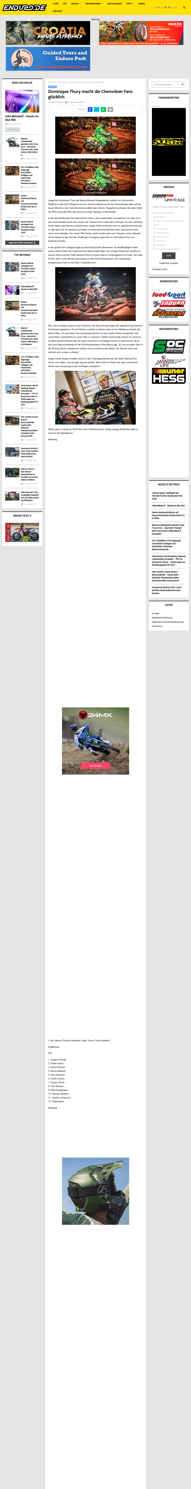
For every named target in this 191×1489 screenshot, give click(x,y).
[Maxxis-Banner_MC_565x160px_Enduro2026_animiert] (141, 23)
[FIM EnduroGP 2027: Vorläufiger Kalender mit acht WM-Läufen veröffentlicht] (12, 496)
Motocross (52, 87)
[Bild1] (48, 23)
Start (56, 4)
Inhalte (75, 4)
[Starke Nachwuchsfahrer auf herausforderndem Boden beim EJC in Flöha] (12, 199)
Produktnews (163, 229)
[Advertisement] (169, 429)
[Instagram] (162, 7)
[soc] (169, 353)
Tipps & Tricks (163, 233)
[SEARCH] (182, 85)
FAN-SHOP (57, 11)
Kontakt (155, 613)
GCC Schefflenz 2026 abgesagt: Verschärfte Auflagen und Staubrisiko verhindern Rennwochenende (30, 175)
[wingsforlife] (169, 366)
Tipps (128, 4)
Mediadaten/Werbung (162, 617)
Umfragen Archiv (159, 269)
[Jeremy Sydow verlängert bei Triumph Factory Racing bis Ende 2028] (12, 225)
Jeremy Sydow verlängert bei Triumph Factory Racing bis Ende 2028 (28, 227)
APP (65, 4)
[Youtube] (166, 7)
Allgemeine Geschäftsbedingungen (168, 622)
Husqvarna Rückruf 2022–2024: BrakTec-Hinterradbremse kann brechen (30, 452)
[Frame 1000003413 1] (95, 741)
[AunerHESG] (169, 383)
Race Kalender (114, 4)
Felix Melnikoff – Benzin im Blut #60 (21, 118)
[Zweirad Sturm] (169, 317)
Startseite (52, 82)
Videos (141, 4)
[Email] (170, 7)
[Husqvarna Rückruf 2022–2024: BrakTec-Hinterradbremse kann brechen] (12, 452)
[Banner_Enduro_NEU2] (48, 49)
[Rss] (173, 7)
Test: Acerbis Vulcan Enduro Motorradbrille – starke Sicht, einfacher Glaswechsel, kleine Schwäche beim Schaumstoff (29, 427)
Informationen (92, 4)
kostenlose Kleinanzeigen (168, 249)
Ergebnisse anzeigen (168, 263)
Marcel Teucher (58, 102)
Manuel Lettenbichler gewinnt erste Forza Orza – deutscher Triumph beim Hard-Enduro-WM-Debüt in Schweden (29, 336)
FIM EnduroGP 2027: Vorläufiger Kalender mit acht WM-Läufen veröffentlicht (30, 496)
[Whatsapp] (176, 7)
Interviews (161, 241)
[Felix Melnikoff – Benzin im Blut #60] (22, 101)
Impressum (157, 626)
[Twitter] (159, 7)
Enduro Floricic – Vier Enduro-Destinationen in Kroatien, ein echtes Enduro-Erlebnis (29, 475)
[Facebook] (156, 7)
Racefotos (161, 245)
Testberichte (162, 237)
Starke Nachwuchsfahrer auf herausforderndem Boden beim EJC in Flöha (29, 202)
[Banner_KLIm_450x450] (95, 1191)
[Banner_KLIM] (169, 175)
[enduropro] (169, 306)
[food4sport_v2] (169, 298)
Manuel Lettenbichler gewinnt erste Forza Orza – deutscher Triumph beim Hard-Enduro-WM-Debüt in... (29, 147)
